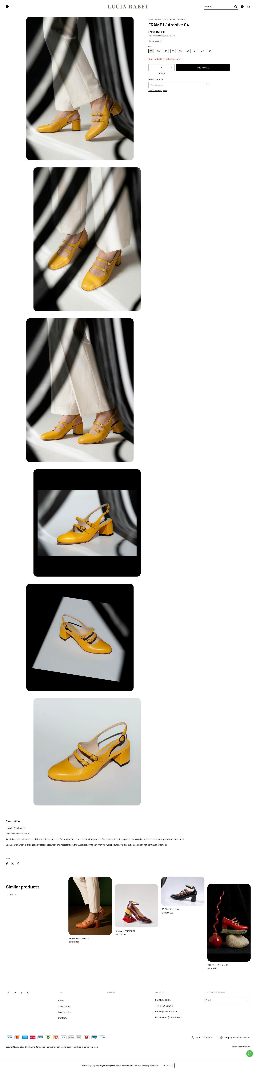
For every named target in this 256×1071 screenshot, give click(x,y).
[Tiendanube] (241, 1047)
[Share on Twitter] (12, 863)
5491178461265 (163, 1000)
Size (150, 47)
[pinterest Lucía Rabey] (28, 993)
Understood (168, 1065)
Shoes (157, 19)
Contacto (63, 1017)
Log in (197, 1037)
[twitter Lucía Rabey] (21, 993)
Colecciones (64, 1006)
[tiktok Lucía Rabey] (15, 993)
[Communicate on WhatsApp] (249, 1053)
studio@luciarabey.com (166, 1011)
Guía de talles (64, 1012)
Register (208, 1037)
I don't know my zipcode (157, 90)
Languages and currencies (237, 1037)
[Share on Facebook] (7, 863)
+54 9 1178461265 (164, 1005)
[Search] (235, 6)
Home (150, 19)
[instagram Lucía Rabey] (8, 993)
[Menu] (7, 6)
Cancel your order (91, 1047)
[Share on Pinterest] (18, 863)
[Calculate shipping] (207, 85)
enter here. (77, 1047)
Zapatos (165, 19)
